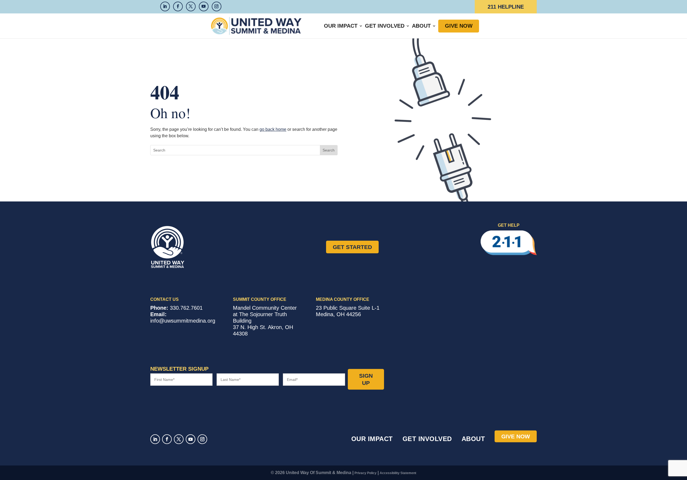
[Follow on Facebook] (167, 439)
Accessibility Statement (398, 473)
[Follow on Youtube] (190, 439)
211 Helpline (506, 7)
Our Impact (340, 26)
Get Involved (384, 26)
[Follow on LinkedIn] (155, 439)
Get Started (352, 247)
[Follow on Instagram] (202, 439)
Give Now (459, 26)
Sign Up (366, 379)
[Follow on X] (179, 439)
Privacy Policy (366, 473)
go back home (273, 129)
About (421, 26)
